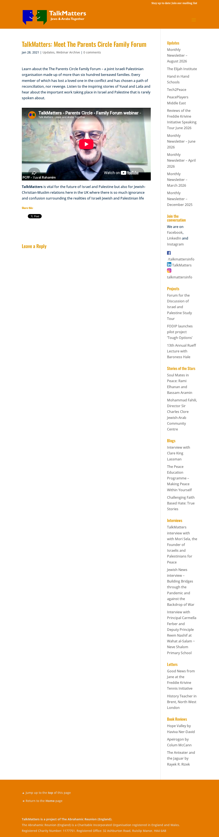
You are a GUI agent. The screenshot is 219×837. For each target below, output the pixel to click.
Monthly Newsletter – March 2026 (177, 180)
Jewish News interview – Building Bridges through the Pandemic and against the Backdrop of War (180, 587)
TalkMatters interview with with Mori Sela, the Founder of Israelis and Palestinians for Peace (182, 544)
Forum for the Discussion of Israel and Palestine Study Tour (179, 307)
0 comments (92, 52)
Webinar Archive (68, 52)
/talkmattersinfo (181, 259)
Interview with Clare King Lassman (178, 453)
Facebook (175, 232)
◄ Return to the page (42, 801)
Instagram (175, 244)
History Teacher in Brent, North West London (182, 702)
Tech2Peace (176, 89)
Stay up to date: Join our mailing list (174, 3)
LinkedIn (174, 238)
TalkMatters (182, 265)
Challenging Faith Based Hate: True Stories (181, 503)
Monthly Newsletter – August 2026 (177, 55)
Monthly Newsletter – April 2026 (181, 160)
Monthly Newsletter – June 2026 (181, 141)
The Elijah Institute (182, 69)
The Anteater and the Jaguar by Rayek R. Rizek (181, 758)
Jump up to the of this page (46, 793)
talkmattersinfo (179, 277)
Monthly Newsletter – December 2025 (179, 199)
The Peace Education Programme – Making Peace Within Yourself (179, 478)
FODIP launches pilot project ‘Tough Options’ (180, 332)
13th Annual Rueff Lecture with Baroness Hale (181, 351)
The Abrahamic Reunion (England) (86, 819)
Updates (49, 52)
